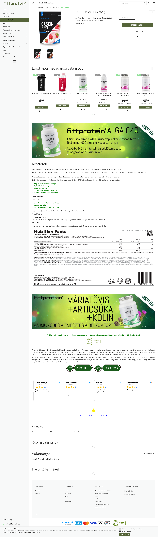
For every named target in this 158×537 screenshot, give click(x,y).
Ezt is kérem (42, 107)
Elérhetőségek (98, 501)
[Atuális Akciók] (79, 368)
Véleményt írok (149, 453)
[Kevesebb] (14, 61)
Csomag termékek (8, 13)
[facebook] (137, 37)
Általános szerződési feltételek (103, 491)
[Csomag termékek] (107, 368)
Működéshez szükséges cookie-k (132, 529)
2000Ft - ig (6, 16)
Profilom (67, 496)
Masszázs (6, 43)
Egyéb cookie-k (126, 531)
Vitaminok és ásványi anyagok (11, 30)
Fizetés (96, 496)
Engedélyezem (124, 534)
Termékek (37, 493)
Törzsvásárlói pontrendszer (102, 504)
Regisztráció (68, 493)
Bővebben (79, 23)
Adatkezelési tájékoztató (101, 493)
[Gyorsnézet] (40, 110)
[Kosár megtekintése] (153, 3)
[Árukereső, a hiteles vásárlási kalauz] (119, 523)
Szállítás (97, 499)
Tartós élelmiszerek (8, 36)
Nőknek (5, 23)
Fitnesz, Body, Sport (9, 20)
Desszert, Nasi (7, 33)
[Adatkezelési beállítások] (36, 514)
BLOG (4, 50)
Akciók (5, 10)
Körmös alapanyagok (9, 40)
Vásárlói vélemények (9, 57)
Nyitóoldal (37, 491)
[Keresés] (144, 3)
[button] (131, 31)
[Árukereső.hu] (93, 341)
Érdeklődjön (137, 25)
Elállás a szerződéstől (100, 507)
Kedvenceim (68, 501)
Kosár (66, 499)
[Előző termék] (150, 11)
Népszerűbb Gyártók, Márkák (11, 47)
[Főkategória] (33, 7)
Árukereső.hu (68, 524)
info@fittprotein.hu (13, 524)
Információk (6, 53)
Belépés (67, 491)
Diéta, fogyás (6, 26)
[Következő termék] (154, 11)
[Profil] (148, 3)
